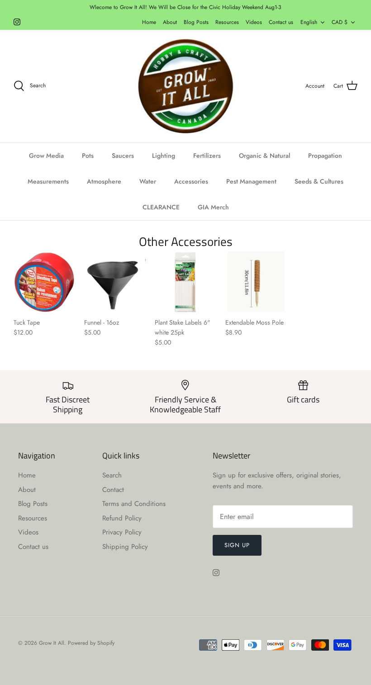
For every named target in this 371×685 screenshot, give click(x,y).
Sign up (237, 545)
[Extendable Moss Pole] (256, 282)
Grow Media (46, 155)
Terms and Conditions (134, 504)
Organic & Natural (264, 155)
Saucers (123, 155)
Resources (227, 22)
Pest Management (251, 181)
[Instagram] (17, 22)
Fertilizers (207, 155)
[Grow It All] (185, 86)
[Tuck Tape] (44, 282)
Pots (88, 155)
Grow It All (51, 643)
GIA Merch (213, 207)
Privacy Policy (122, 532)
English (308, 22)
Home (149, 22)
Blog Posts (196, 22)
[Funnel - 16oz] (115, 282)
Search (112, 475)
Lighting (163, 155)
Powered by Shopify (91, 643)
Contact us (281, 22)
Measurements (48, 181)
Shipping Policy (125, 547)
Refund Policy (122, 518)
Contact (113, 490)
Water (147, 181)
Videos (254, 22)
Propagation (325, 155)
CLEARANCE (161, 207)
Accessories (191, 181)
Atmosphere (104, 181)
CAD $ (339, 22)
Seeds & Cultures (319, 181)
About (170, 22)
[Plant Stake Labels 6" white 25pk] (185, 282)
